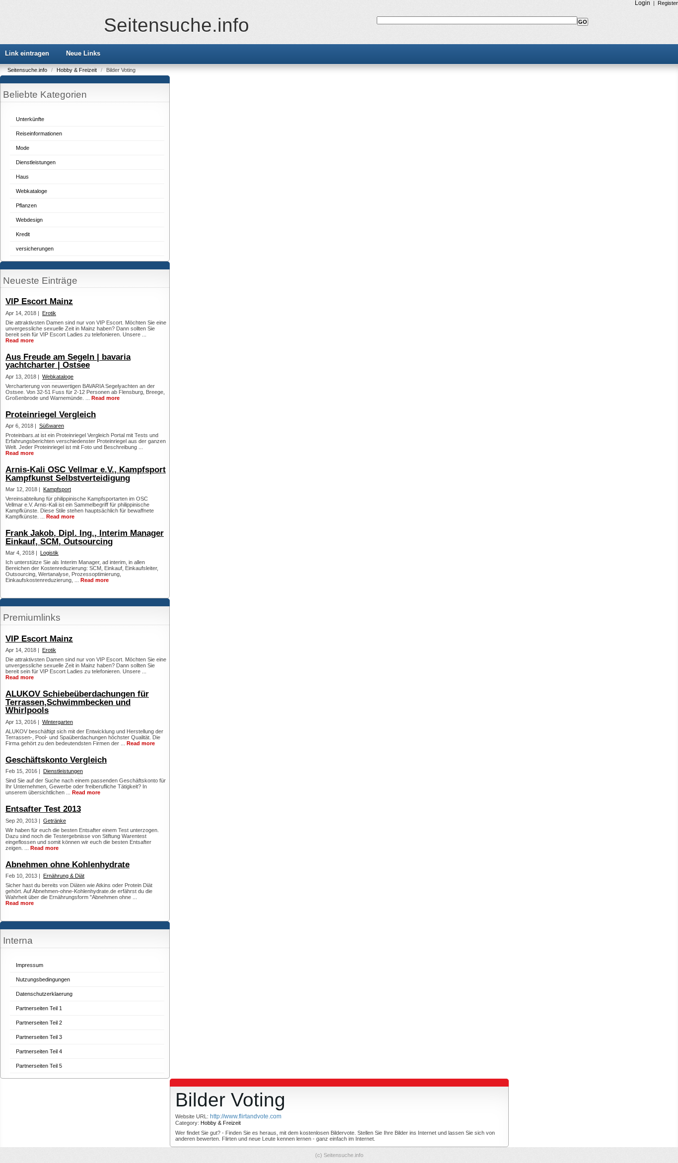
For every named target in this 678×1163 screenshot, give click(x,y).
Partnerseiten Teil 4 (39, 1051)
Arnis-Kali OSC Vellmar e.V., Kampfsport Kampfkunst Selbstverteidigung (85, 474)
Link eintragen (27, 53)
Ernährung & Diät (63, 876)
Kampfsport (57, 489)
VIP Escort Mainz (39, 301)
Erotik (49, 313)
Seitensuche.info (176, 25)
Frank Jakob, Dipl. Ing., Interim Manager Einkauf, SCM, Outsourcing (84, 537)
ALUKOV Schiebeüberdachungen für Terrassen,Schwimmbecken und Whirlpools (77, 702)
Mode (22, 148)
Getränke (54, 821)
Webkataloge (31, 191)
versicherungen (35, 249)
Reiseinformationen (39, 133)
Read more (19, 340)
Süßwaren (51, 426)
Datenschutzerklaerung (44, 994)
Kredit (23, 234)
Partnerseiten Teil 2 (39, 1023)
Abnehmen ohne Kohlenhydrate (67, 864)
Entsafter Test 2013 (43, 809)
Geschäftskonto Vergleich (56, 760)
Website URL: (192, 1116)
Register (668, 3)
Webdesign (29, 220)
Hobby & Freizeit (77, 70)
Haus (22, 177)
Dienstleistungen (36, 162)
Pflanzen (26, 205)
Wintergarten (57, 722)
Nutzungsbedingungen (43, 979)
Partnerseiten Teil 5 (39, 1066)
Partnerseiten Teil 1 (39, 1008)
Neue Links (83, 53)
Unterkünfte (30, 119)
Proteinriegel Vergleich (50, 414)
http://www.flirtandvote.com (245, 1116)
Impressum (29, 965)
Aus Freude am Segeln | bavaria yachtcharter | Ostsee (68, 361)
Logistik (49, 553)
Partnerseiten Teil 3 (39, 1037)
